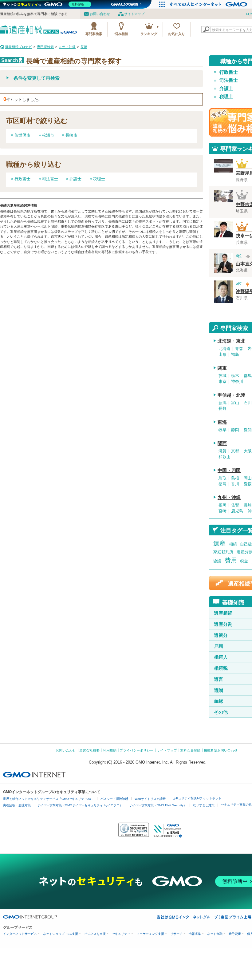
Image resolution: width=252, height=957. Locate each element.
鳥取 (222, 478)
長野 (222, 409)
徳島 (222, 484)
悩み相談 (121, 34)
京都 (235, 451)
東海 (222, 422)
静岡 (235, 430)
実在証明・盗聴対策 (17, 805)
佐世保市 (22, 135)
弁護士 (75, 179)
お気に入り (176, 34)
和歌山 (224, 457)
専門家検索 (93, 34)
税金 (244, 561)
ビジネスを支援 (95, 933)
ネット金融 (214, 933)
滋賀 (222, 451)
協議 (217, 561)
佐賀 (235, 505)
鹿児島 (237, 511)
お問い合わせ (100, 14)
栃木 (235, 376)
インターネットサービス (20, 933)
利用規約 (109, 750)
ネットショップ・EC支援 (60, 933)
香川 (235, 484)
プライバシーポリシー (136, 750)
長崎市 (71, 135)
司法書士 (50, 179)
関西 (222, 443)
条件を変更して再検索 (37, 78)
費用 (231, 560)
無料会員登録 (190, 750)
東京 (222, 381)
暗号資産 (235, 933)
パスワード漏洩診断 (114, 798)
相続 (233, 544)
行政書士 (22, 179)
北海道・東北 (231, 341)
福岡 (222, 505)
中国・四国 (229, 470)
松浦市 (48, 135)
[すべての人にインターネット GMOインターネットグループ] (209, 4)
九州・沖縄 (229, 497)
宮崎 (222, 511)
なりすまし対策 (204, 805)
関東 (222, 368)
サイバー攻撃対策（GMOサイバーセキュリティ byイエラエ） (80, 805)
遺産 (219, 543)
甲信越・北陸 (231, 395)
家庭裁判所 (223, 552)
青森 (239, 349)
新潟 (222, 403)
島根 (235, 478)
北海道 (224, 349)
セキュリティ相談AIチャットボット (196, 798)
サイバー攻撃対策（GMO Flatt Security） (158, 805)
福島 (235, 354)
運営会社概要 (89, 750)
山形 (222, 354)
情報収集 (195, 933)
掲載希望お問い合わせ (221, 750)
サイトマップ (134, 14)
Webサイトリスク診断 (150, 798)
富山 (235, 403)
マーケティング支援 (150, 933)
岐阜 (222, 430)
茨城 (222, 376)
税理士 (99, 179)
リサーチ (176, 933)
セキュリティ (121, 933)
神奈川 (237, 381)
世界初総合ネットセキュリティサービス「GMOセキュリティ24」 (48, 798)
